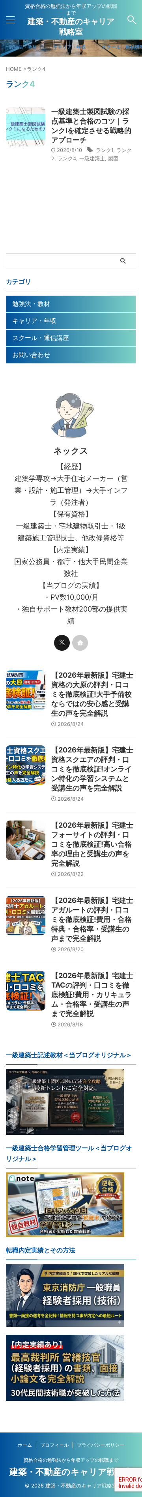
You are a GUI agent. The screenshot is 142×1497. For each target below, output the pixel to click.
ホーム (25, 1445)
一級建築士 (92, 158)
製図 (113, 158)
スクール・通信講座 (40, 338)
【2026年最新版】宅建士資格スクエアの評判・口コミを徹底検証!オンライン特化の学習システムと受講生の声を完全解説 (92, 769)
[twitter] (62, 643)
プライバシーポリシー (100, 1445)
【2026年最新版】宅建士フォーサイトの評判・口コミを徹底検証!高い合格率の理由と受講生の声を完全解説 (92, 844)
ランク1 (104, 150)
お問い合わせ (31, 355)
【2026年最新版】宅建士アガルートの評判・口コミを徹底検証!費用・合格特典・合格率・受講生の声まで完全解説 (92, 919)
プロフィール (54, 1445)
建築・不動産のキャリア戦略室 (71, 1472)
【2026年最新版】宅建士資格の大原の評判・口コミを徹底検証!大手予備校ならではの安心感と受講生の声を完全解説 (92, 694)
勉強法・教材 (31, 304)
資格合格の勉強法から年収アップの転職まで (71, 1460)
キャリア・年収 (34, 321)
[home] (80, 643)
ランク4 (67, 158)
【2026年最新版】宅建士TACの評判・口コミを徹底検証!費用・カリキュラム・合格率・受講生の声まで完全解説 (92, 994)
